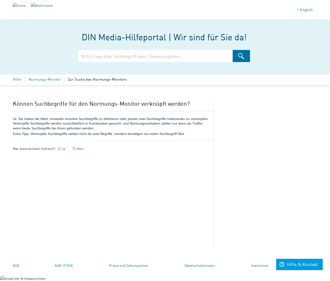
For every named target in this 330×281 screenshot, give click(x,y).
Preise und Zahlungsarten (128, 265)
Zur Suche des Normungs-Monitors (97, 79)
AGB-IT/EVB (64, 265)
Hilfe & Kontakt (302, 264)
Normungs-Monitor (45, 79)
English (306, 9)
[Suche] (241, 56)
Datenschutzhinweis (200, 265)
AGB (16, 265)
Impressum (259, 265)
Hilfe (17, 79)
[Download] (156, 77)
